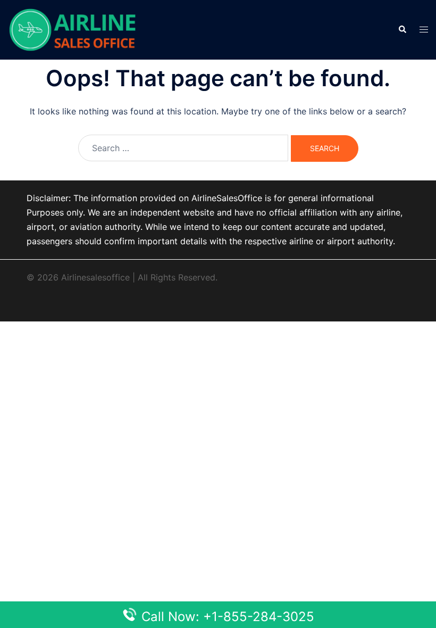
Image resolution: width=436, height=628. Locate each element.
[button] (402, 30)
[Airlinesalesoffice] (72, 28)
